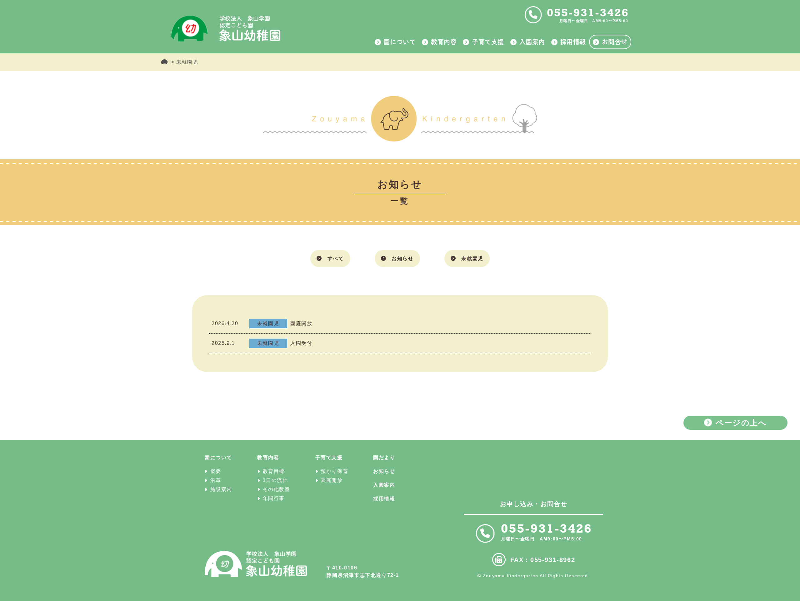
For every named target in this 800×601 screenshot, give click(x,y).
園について (399, 42)
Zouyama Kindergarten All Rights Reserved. (536, 575)
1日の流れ (275, 480)
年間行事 (274, 498)
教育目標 (274, 471)
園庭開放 (331, 480)
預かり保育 (334, 471)
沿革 (215, 480)
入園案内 (532, 42)
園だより (384, 457)
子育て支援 (488, 42)
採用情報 (573, 42)
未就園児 (472, 258)
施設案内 (221, 489)
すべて (336, 258)
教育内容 (444, 42)
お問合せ (615, 42)
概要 (215, 471)
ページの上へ (741, 422)
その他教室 (276, 489)
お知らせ (402, 258)
